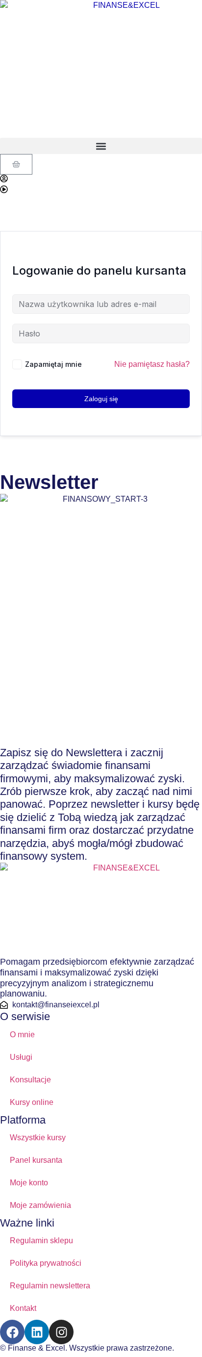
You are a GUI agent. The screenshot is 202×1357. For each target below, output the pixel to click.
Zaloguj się (101, 399)
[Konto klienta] (4, 178)
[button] (101, 146)
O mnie (22, 1034)
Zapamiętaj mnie (53, 364)
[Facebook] (12, 1332)
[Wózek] (16, 164)
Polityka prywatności (45, 1263)
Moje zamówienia (40, 1205)
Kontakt (23, 1308)
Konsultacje (30, 1079)
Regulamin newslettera (50, 1285)
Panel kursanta (36, 1160)
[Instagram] (61, 1332)
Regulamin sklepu (41, 1240)
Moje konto (29, 1182)
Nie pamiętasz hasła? (152, 364)
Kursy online (31, 1102)
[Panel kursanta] (4, 189)
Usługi (21, 1057)
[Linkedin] (37, 1332)
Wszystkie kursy (38, 1137)
